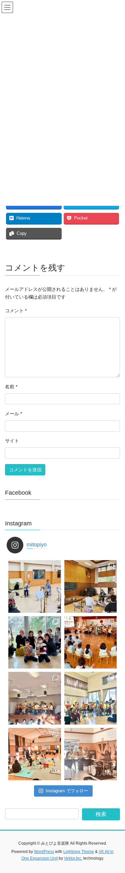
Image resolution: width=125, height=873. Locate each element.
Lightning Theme (78, 851)
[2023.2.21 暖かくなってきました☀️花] (90, 642)
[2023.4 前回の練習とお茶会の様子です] (90, 586)
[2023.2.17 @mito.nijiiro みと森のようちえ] (90, 698)
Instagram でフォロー (67, 790)
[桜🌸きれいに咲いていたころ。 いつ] (34, 642)
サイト (12, 440)
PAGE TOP (115, 841)
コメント (16, 310)
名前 (11, 386)
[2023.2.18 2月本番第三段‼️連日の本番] (34, 698)
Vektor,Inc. (73, 858)
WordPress (44, 851)
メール (13, 413)
